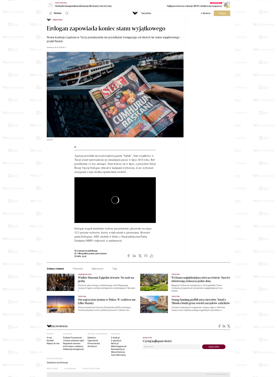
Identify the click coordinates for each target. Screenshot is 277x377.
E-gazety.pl (116, 340)
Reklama (92, 338)
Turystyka (57, 20)
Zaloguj (222, 13)
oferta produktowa (91, 369)
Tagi (114, 268)
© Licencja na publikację (86, 251)
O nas (49, 338)
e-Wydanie (205, 13)
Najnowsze (98, 268)
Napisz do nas (53, 343)
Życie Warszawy (118, 355)
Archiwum (92, 346)
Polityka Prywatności (72, 338)
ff (75, 147)
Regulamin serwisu (71, 343)
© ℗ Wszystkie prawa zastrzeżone (90, 253)
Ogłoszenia (93, 340)
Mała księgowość (119, 346)
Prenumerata (94, 343)
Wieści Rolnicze (118, 352)
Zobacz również (55, 268)
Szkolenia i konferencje (57, 362)
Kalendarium (70, 369)
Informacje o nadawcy (73, 346)
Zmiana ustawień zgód (73, 340)
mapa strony (52, 369)
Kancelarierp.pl (118, 349)
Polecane (78, 268)
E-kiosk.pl (115, 338)
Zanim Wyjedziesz (85, 274)
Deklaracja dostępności (73, 349)
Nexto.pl (114, 343)
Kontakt (50, 340)
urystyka (146, 13)
